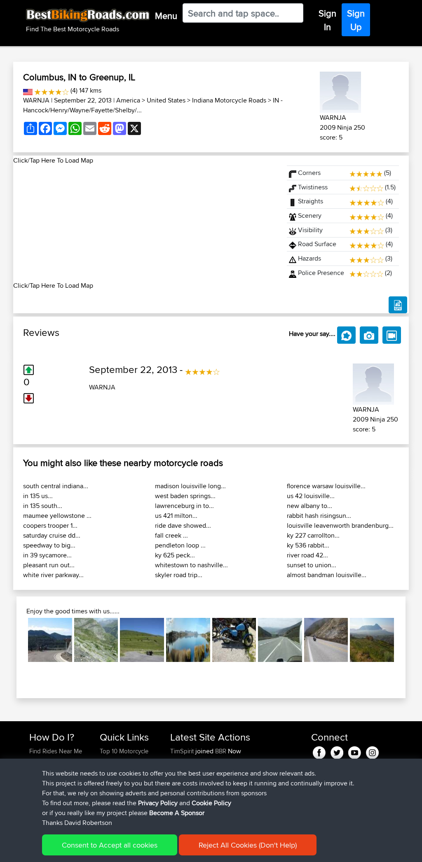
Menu (166, 15)
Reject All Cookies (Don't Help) (248, 845)
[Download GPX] (398, 305)
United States (166, 100)
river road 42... (307, 555)
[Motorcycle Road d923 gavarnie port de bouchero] (96, 640)
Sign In (327, 20)
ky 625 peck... (175, 555)
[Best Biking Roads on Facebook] (319, 751)
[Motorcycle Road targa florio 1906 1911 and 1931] (372, 640)
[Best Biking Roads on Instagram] (372, 751)
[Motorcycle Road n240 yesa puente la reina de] (280, 640)
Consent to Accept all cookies (109, 845)
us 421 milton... (176, 515)
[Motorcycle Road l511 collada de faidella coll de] (50, 640)
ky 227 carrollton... (313, 535)
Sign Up (356, 20)
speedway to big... (49, 545)
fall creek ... (171, 535)
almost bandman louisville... (326, 575)
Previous (15, 640)
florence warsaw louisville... (326, 486)
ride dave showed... (183, 525)
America (128, 100)
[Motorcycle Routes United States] (28, 90)
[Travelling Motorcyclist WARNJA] (340, 91)
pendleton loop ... (180, 545)
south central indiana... (55, 486)
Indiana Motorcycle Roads (229, 100)
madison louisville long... (190, 486)
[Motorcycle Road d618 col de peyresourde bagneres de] (142, 640)
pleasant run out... (49, 565)
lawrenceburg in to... (184, 505)
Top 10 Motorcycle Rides (124, 756)
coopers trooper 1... (50, 525)
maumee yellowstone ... (57, 515)
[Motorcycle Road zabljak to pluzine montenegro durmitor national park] (234, 640)
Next (406, 640)
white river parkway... (53, 575)
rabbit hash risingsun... (319, 515)
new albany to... (309, 505)
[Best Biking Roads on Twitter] (337, 751)
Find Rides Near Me (55, 751)
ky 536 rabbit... (308, 545)
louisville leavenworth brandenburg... (340, 525)
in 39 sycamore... (47, 555)
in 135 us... (38, 496)
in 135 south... (42, 505)
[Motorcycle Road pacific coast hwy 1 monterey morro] (326, 640)
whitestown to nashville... (191, 565)
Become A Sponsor (176, 813)
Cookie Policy (211, 803)
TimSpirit (182, 751)
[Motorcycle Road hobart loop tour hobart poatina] (188, 640)
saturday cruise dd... (51, 535)
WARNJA (36, 100)
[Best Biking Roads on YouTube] (355, 751)
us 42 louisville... (311, 496)
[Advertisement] (145, 223)
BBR (220, 751)
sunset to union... (311, 565)
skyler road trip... (178, 575)
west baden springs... (185, 496)
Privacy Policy (158, 803)
